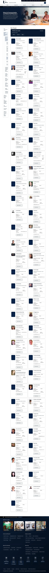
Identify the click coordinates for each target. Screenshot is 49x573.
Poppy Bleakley (18, 94)
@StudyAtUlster (6, 561)
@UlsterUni (6, 563)
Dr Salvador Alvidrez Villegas (20, 65)
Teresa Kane (18, 269)
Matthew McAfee (36, 325)
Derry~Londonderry (35, 535)
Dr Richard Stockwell (36, 486)
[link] (8, 526)
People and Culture (41, 551)
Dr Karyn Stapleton (19, 486)
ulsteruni (35, 561)
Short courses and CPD (12, 537)
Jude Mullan (18, 399)
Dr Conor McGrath (36, 340)
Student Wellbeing (27, 553)
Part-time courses (5, 537)
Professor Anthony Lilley (20, 312)
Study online (18, 537)
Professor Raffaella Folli (37, 166)
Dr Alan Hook (18, 240)
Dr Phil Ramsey (18, 443)
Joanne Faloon (18, 166)
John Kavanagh (35, 269)
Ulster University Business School (39, 530)
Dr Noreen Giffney (36, 196)
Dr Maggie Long (36, 312)
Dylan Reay (35, 443)
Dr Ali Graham (18, 210)
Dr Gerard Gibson (19, 196)
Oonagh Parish (35, 413)
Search (45, 3)
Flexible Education (27, 551)
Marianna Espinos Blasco (37, 152)
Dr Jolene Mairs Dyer (19, 325)
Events (17, 549)
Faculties (11, 549)
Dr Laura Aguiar (18, 52)
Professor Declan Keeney (37, 283)
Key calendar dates (6, 549)
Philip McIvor (18, 355)
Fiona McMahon (18, 370)
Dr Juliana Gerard (36, 181)
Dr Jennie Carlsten (19, 123)
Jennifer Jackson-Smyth (37, 253)
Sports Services (33, 540)
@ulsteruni (42, 561)
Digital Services (41, 547)
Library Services (38, 540)
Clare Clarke (35, 123)
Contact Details (13, 547)
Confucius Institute (35, 547)
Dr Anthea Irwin (36, 240)
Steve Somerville (36, 472)
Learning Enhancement (34, 551)
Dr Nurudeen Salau (36, 457)
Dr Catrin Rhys (18, 457)
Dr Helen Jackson (18, 253)
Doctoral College (5, 540)
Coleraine (18, 34)
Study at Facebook (13, 562)
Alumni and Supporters (28, 547)
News (14, 549)
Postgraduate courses (20, 535)
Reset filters (41, 30)
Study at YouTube (21, 562)
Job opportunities (19, 547)
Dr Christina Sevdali (19, 472)
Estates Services (27, 542)
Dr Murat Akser (35, 52)
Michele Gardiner (18, 181)
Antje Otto (17, 413)
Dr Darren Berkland (36, 80)
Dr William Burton (36, 94)
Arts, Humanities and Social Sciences (6, 530)
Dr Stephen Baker (36, 65)
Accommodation (27, 540)
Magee (23, 34)
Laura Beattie (18, 80)
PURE (10, 540)
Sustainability (33, 553)
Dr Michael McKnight (36, 355)
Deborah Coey (18, 137)
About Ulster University (7, 547)
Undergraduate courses (12, 535)
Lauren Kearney (18, 283)
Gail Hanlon (35, 210)
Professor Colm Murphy (37, 399)
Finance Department (36, 549)
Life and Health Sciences (29, 529)
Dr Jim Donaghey (18, 152)
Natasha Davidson (36, 137)
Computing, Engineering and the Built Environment (18, 530)
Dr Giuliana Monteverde (37, 370)
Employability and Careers (29, 549)
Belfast (14, 34)
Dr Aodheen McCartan (19, 340)
